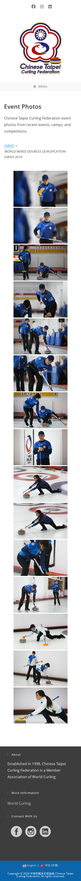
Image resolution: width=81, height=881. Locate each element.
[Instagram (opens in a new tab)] (42, 7)
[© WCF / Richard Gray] (41, 189)
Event (9, 146)
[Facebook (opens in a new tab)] (33, 7)
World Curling (19, 803)
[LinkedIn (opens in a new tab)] (49, 7)
